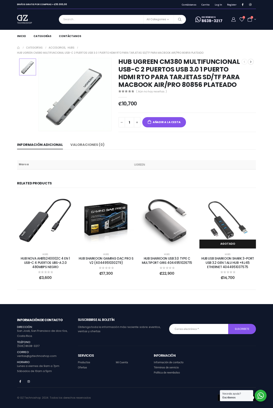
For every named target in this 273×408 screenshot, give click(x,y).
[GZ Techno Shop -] (29, 19)
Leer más (231, 244)
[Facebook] (242, 4)
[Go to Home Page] (18, 47)
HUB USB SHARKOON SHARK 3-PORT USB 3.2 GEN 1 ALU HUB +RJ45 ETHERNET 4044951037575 (227, 262)
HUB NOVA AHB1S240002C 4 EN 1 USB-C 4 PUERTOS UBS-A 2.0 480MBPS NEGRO (45, 262)
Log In (218, 4)
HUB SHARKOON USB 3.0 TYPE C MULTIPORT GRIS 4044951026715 (167, 260)
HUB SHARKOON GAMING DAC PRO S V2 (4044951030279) (106, 260)
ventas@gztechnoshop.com (37, 356)
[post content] (45, 220)
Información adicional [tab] (40, 144)
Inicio (21, 36)
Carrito (205, 4)
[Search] (180, 19)
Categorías (42, 36)
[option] (27, 66)
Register (232, 4)
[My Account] (233, 19)
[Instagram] (250, 4)
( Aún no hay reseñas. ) (151, 91)
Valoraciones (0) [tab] (87, 144)
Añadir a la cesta (167, 122)
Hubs (45, 254)
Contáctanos (189, 4)
